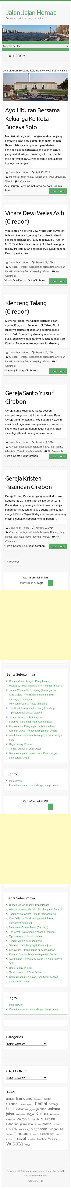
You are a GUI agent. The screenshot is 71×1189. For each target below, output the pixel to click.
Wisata (8, 181)
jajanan (41, 1109)
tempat (33, 1134)
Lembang (54, 1114)
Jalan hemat (27, 177)
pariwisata (26, 1124)
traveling (60, 177)
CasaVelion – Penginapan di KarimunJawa (32, 726)
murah (35, 1119)
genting (22, 1104)
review (11, 1129)
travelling (42, 1139)
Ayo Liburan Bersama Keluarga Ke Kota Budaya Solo (32, 118)
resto (56, 1124)
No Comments (55, 451)
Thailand (43, 1133)
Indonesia (14, 177)
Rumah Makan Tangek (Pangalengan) (29, 681)
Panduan (12, 1124)
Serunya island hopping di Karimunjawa (30, 721)
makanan (10, 1119)
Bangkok (38, 1099)
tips (52, 1134)
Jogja (30, 1114)
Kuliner (38, 177)
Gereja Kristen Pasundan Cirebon (28, 482)
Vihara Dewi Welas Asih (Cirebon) (34, 217)
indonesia (22, 1109)
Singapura (56, 1129)
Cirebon (13, 267)
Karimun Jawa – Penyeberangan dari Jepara (33, 730)
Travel (52, 177)
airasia (10, 1098)
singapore (39, 1129)
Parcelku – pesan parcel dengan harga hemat (34, 785)
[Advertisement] (35, 625)
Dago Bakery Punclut (20, 744)
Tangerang (21, 1133)
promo (47, 1124)
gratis (30, 1104)
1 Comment (24, 181)
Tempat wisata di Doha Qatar (25, 748)
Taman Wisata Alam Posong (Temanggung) (32, 690)
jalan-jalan (18, 271)
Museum (48, 1119)
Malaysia (22, 1119)
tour (58, 1134)
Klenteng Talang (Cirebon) (26, 307)
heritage (54, 1104)
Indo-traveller (16, 781)
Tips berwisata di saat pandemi (26, 712)
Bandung (24, 1098)
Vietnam (52, 1139)
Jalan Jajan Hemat (30, 12)
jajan (32, 1109)
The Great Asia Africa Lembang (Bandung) (32, 708)
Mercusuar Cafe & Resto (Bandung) (28, 703)
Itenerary (44, 267)
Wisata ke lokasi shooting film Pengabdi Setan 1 (35, 685)
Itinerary (54, 267)
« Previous (13, 561)
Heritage (23, 267)
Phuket (37, 1124)
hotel (10, 1109)
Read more (58, 190)
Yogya (27, 1145)
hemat (41, 1103)
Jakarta (54, 1109)
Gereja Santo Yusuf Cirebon (29, 397)
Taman (9, 1134)
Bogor (47, 1098)
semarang (24, 1129)
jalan (10, 1114)
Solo (45, 177)
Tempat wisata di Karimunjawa (25, 717)
